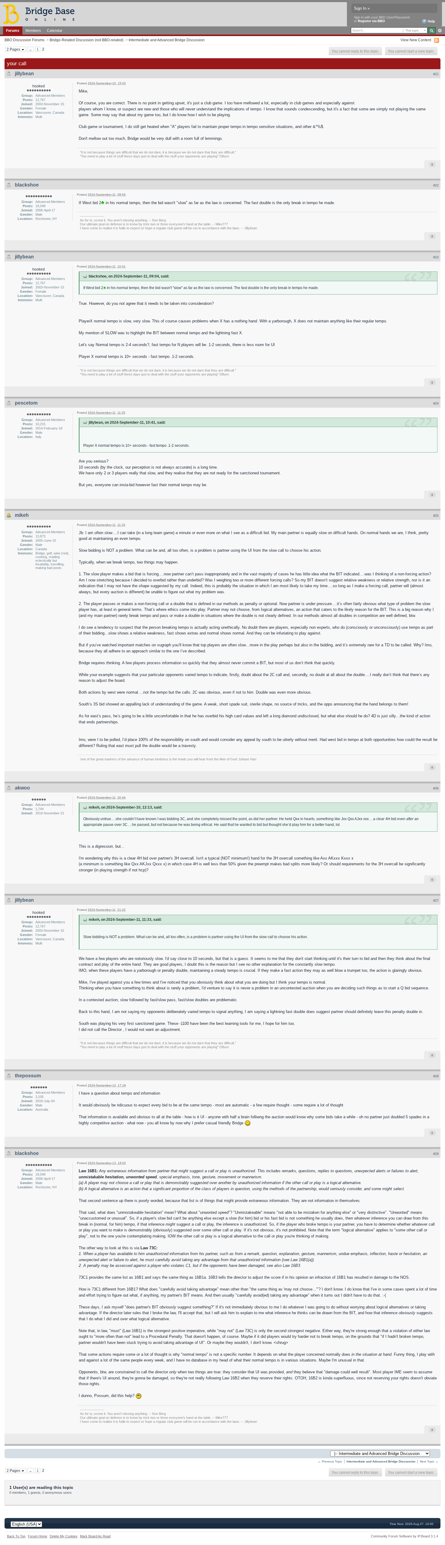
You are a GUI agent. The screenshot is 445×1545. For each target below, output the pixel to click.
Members (33, 30)
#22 (436, 185)
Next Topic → (429, 1461)
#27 (436, 900)
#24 (436, 403)
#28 (436, 1076)
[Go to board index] (41, 14)
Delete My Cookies (63, 1536)
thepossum (28, 1075)
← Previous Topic (330, 1461)
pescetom (26, 403)
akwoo (22, 787)
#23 (436, 257)
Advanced (439, 31)
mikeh (22, 515)
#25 (436, 515)
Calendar (54, 30)
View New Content (415, 40)
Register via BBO (371, 21)
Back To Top (16, 1536)
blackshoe (27, 184)
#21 (436, 74)
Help (431, 21)
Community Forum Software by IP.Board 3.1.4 (404, 1536)
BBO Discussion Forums (24, 40)
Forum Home (37, 1536)
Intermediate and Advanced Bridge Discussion (167, 40)
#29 (436, 1154)
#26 (436, 788)
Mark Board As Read (95, 1536)
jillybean (24, 73)
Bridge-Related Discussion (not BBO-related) (87, 40)
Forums (12, 30)
